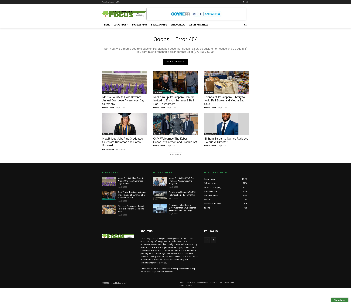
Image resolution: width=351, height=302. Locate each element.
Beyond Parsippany (110, 92)
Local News (158, 92)
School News (107, 134)
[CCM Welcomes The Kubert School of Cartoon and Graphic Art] (175, 124)
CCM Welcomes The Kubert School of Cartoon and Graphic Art (175, 140)
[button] (245, 25)
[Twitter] (247, 2)
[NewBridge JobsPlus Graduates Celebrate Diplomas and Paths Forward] (124, 124)
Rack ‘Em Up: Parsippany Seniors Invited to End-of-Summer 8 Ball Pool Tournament (174, 100)
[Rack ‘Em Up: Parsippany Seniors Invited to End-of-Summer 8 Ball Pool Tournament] (175, 82)
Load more (174, 154)
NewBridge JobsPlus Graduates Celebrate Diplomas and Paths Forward (122, 142)
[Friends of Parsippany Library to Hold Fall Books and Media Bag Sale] (226, 82)
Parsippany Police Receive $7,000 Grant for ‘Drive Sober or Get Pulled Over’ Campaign (182, 208)
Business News (210, 134)
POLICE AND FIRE (162, 172)
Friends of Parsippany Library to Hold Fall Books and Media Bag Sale (224, 100)
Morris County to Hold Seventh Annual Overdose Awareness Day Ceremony (123, 100)
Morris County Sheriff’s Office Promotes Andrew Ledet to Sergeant (181, 181)
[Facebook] (243, 2)
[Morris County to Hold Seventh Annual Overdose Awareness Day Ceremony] (124, 82)
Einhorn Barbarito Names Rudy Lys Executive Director (226, 140)
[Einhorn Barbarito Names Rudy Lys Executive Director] (226, 124)
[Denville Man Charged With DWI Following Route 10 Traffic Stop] (160, 195)
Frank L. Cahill (108, 108)
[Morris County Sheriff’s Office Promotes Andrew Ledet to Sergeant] (160, 181)
